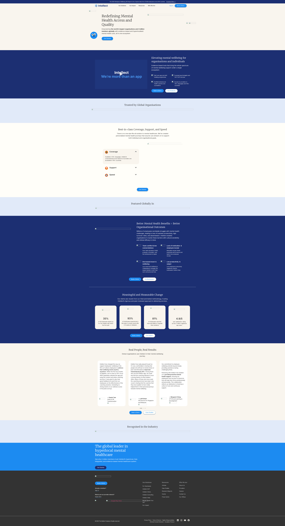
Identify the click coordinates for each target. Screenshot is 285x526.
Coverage (113, 152)
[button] (121, 74)
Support (112, 168)
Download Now (170, 1)
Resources (165, 482)
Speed (112, 175)
